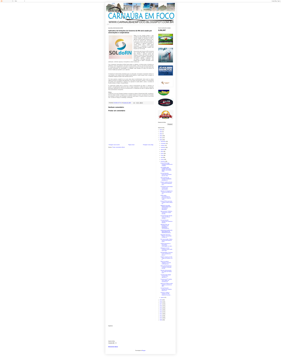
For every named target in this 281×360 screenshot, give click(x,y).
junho (162, 153)
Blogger (143, 350)
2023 (161, 133)
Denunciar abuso (113, 346)
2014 (161, 310)
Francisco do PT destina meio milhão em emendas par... (166, 280)
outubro (163, 145)
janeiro (162, 297)
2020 (161, 139)
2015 (161, 308)
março (162, 159)
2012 (161, 313)
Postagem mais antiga (148, 144)
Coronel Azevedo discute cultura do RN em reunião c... (166, 217)
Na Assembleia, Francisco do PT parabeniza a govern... (167, 254)
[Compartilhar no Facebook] (140, 103)
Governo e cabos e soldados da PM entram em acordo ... (166, 294)
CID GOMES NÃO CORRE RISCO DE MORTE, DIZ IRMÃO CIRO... (166, 169)
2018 (161, 302)
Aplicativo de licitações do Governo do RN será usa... (166, 192)
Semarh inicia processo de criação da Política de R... (166, 271)
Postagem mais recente (114, 144)
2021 (161, 137)
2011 (161, 315)
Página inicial (131, 144)
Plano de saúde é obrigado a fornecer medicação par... (166, 262)
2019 (161, 299)
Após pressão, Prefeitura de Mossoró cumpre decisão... (166, 212)
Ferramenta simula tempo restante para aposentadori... (167, 188)
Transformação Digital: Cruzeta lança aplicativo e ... (166, 276)
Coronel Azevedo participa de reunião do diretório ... (166, 221)
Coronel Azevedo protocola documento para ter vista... (166, 174)
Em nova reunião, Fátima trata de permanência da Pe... (166, 240)
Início (108, 24)
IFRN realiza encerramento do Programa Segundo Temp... (166, 197)
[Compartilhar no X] (139, 103)
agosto (162, 149)
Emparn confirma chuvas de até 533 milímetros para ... (166, 183)
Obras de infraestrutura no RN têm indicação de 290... (166, 267)
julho (162, 151)
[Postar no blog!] (138, 103)
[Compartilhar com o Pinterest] (142, 103)
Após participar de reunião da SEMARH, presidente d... (166, 179)
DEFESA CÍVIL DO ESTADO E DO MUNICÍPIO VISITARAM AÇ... (165, 226)
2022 (161, 135)
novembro (163, 143)
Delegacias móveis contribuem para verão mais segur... (166, 249)
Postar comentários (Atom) (118, 147)
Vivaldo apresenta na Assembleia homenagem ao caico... (167, 245)
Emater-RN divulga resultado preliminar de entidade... (166, 164)
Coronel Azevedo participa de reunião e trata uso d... (166, 289)
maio (162, 155)
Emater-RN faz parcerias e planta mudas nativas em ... (166, 202)
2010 (161, 317)
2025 (161, 129)
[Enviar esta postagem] (134, 102)
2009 (161, 319)
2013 (161, 311)
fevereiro (163, 161)
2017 (161, 304)
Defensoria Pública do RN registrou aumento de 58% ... (167, 285)
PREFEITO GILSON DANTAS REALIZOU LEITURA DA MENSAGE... (166, 207)
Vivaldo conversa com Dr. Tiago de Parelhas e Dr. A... (167, 258)
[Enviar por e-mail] (136, 103)
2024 (161, 131)
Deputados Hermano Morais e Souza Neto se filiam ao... (166, 236)
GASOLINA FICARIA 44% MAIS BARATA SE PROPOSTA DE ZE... (166, 231)
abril (162, 157)
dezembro (163, 141)
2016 (161, 305)
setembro (163, 147)
